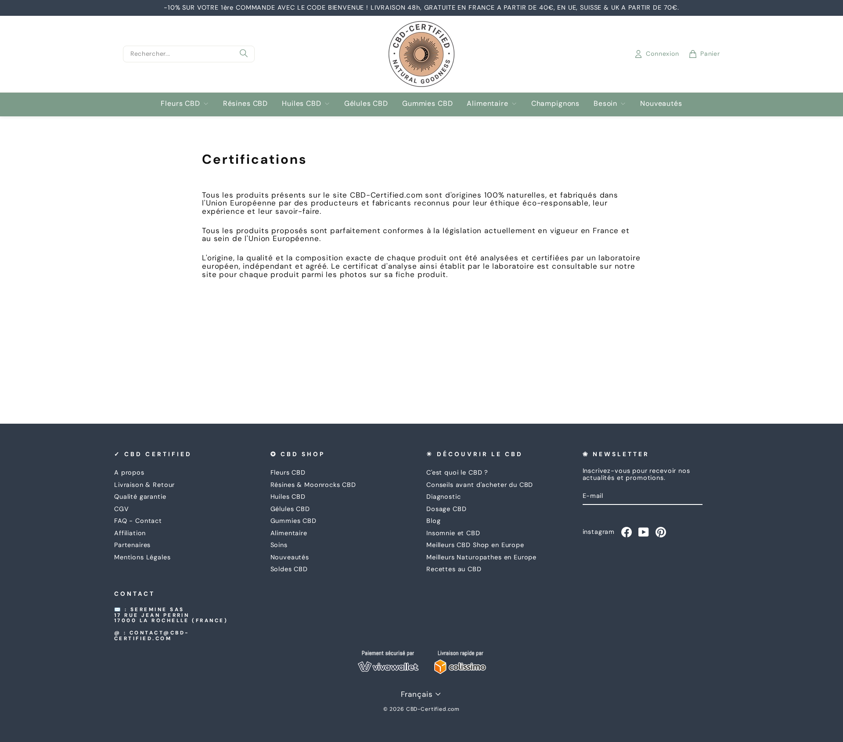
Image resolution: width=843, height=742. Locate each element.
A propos (129, 472)
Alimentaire (487, 103)
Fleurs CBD (180, 103)
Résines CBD (245, 103)
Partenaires (132, 545)
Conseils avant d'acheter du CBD (479, 485)
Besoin (605, 103)
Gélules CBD (366, 103)
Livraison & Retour (144, 485)
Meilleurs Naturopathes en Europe (481, 557)
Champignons (555, 103)
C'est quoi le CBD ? (457, 472)
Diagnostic (443, 497)
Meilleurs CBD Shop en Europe (475, 545)
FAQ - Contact (138, 521)
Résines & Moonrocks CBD (313, 485)
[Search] (243, 54)
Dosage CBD (446, 509)
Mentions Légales (142, 557)
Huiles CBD (301, 103)
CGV (121, 509)
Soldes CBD (289, 569)
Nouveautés (661, 103)
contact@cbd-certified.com (152, 636)
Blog (433, 521)
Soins (279, 545)
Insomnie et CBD (453, 533)
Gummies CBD (427, 103)
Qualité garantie (140, 497)
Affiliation (130, 533)
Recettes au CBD (454, 569)
